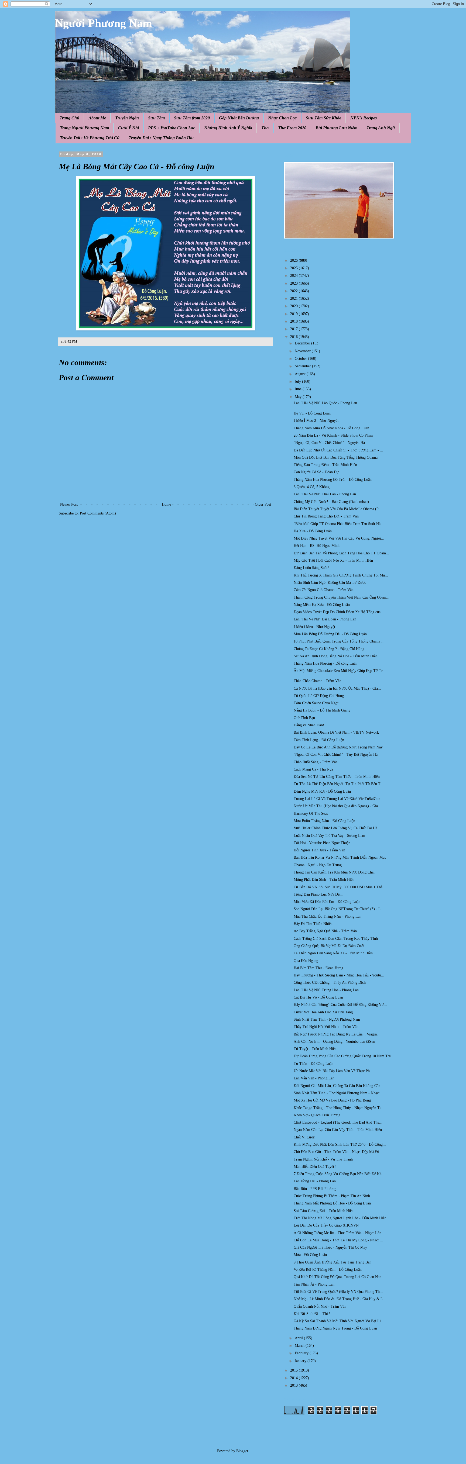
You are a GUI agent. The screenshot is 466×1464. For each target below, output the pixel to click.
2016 (294, 337)
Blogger (242, 1451)
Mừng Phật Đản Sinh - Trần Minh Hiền (324, 880)
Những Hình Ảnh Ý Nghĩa (228, 128)
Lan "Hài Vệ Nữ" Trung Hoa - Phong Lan (326, 990)
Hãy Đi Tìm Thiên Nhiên (313, 924)
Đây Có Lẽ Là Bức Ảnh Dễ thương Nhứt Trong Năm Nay (338, 747)
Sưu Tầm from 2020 (192, 118)
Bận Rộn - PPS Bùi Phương (315, 1189)
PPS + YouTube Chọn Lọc (171, 128)
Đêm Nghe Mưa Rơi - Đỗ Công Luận (322, 791)
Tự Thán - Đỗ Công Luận (313, 1064)
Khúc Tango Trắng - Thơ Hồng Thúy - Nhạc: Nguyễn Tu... (339, 1108)
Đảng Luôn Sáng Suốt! (311, 568)
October (301, 359)
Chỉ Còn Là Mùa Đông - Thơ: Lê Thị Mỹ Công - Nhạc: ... (338, 1240)
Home (166, 504)
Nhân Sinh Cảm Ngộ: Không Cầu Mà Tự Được (330, 583)
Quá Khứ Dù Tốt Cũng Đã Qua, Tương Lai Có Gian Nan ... (340, 1277)
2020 (294, 306)
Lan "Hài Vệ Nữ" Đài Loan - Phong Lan (325, 619)
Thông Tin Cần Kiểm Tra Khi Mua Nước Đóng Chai (334, 872)
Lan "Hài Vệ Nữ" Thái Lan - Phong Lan (325, 494)
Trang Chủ (69, 118)
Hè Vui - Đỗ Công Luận (312, 413)
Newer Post (69, 504)
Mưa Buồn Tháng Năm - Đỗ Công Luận (324, 821)
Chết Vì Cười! (305, 1137)
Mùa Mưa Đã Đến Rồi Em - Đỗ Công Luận (327, 902)
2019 (294, 314)
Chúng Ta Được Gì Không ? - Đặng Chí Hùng (329, 649)
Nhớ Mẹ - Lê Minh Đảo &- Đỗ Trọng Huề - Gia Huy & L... (340, 1299)
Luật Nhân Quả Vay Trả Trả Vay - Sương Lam (329, 836)
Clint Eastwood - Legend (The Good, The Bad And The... (338, 1122)
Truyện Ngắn (127, 118)
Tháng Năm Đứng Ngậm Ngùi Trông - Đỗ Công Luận (335, 1328)
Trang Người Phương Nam (84, 128)
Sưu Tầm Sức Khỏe (323, 118)
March (300, 1346)
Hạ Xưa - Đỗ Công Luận (313, 531)
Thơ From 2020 (292, 128)
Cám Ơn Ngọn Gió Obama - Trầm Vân (324, 590)
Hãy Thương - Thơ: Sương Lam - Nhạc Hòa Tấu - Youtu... (339, 975)
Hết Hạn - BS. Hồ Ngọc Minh (317, 546)
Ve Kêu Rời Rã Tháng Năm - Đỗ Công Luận (328, 1270)
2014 (294, 1378)
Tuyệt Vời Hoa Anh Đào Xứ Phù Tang (323, 1012)
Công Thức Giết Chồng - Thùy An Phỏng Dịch (330, 982)
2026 (294, 260)
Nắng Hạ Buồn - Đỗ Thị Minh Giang (322, 710)
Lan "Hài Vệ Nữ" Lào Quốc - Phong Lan (325, 403)
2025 (294, 268)
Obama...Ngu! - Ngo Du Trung (318, 865)
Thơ (265, 128)
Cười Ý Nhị (128, 128)
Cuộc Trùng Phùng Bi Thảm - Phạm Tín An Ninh (332, 1196)
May (299, 397)
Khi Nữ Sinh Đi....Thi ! (312, 1314)
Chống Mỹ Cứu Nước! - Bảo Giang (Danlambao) (331, 502)
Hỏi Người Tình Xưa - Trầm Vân (319, 850)
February (302, 1353)
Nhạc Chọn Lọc (282, 118)
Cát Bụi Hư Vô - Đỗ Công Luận (318, 997)
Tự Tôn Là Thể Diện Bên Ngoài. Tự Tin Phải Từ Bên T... (338, 784)
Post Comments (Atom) (98, 513)
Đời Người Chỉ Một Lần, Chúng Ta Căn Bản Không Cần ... (339, 1086)
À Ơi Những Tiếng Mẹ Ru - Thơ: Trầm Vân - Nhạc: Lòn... (339, 1233)
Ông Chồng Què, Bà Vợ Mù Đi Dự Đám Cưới (329, 946)
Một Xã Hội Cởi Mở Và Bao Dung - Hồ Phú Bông (332, 1100)
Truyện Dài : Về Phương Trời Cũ (89, 138)
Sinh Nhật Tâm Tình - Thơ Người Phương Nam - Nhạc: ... (339, 1093)
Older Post (263, 504)
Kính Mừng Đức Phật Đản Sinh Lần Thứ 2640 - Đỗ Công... (340, 1144)
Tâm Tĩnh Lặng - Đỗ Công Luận (319, 740)
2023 (294, 283)
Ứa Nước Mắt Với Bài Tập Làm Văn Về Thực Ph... (333, 1071)
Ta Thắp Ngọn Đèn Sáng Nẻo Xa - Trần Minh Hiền (333, 953)
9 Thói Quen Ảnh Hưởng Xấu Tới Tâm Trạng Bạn (332, 1262)
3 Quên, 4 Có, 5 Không (312, 487)
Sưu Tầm (156, 118)
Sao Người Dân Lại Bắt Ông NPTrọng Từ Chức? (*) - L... (339, 909)
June (299, 389)
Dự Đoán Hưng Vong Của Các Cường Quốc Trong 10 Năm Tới (342, 1056)
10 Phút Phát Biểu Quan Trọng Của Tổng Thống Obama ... (339, 641)
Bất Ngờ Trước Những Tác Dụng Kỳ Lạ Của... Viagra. (336, 1034)
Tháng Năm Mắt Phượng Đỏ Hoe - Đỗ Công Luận (332, 1203)
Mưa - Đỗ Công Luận (310, 1255)
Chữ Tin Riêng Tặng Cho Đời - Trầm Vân (326, 516)
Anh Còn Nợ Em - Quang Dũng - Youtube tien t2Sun (334, 1042)
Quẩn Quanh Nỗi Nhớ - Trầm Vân (320, 1306)
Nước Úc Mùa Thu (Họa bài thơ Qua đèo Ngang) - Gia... (337, 806)
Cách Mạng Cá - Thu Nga (313, 769)
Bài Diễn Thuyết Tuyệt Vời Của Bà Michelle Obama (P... (337, 509)
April (299, 1338)
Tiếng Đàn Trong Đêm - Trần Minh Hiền (325, 465)
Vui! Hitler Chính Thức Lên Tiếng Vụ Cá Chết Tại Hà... (337, 828)
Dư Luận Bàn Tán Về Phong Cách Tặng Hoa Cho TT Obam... (341, 553)
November (303, 351)
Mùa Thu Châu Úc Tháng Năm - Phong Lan (327, 916)
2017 (294, 329)
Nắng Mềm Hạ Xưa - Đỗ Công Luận (322, 605)
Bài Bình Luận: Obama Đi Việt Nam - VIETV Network (336, 732)
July (298, 381)
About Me (97, 118)
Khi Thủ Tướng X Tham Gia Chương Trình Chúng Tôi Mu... (341, 575)
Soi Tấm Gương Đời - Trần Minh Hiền (324, 1211)
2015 (294, 1370)
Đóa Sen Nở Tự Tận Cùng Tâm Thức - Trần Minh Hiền (337, 777)
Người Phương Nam (103, 23)
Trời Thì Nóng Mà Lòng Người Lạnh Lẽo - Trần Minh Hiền (340, 1218)
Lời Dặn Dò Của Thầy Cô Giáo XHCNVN (326, 1225)
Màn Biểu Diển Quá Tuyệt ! (315, 1167)
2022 (294, 291)
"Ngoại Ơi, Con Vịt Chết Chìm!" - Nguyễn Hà (329, 443)
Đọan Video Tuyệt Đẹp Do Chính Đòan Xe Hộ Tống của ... (339, 612)
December (303, 343)
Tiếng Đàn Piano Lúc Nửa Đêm (318, 894)
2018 (294, 321)
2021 (294, 298)
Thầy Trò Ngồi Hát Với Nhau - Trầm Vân (326, 1027)
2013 (294, 1385)
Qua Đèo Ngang (306, 961)
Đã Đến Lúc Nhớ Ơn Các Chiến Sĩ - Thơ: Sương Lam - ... (338, 450)
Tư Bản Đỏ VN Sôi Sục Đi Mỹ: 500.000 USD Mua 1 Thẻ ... (340, 887)
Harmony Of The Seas (311, 814)
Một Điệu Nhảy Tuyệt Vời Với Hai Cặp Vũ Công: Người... (339, 538)
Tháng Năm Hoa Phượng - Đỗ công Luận (325, 663)
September (303, 366)
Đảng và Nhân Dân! (309, 725)
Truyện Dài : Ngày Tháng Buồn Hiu (161, 138)
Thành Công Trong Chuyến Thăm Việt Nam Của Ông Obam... (341, 597)
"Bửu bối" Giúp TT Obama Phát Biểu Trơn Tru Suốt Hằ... (339, 524)
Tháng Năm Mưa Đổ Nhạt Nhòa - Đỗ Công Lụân (331, 428)
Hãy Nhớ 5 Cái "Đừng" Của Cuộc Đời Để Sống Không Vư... (340, 1005)
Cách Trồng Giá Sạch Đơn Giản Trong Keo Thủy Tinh (336, 939)
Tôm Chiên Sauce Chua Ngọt (316, 703)
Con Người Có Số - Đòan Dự (316, 472)
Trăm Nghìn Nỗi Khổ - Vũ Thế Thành (323, 1159)
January (301, 1361)
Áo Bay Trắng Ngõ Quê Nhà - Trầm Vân (325, 931)
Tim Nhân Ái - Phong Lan (314, 1284)
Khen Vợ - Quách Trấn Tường (317, 1115)
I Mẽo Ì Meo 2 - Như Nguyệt (316, 421)
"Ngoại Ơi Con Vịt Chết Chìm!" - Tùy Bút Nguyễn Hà (336, 754)
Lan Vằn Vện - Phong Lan (314, 1078)
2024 (294, 276)
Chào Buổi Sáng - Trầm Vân (316, 762)
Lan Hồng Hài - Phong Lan (315, 1181)
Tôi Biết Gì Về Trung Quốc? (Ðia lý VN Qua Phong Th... (338, 1292)
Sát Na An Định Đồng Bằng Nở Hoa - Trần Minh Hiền (336, 656)
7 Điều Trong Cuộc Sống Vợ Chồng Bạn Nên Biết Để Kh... (339, 1174)
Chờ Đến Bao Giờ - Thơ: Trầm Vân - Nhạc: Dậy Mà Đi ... (338, 1152)
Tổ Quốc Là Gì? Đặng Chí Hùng (319, 696)
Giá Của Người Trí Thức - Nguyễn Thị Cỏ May (330, 1247)
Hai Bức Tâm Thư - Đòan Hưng (318, 968)
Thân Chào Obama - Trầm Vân (317, 681)
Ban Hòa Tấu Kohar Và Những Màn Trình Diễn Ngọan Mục (340, 857)
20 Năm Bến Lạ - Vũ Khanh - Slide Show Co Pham (333, 435)
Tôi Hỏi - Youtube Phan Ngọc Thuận (322, 843)
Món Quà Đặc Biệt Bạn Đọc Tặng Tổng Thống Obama (336, 457)
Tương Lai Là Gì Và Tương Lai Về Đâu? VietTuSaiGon (337, 799)
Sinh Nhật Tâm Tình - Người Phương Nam (327, 1019)
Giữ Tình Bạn (304, 718)
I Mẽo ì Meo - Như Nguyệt (314, 627)
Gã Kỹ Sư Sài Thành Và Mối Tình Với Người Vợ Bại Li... (339, 1321)
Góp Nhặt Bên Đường (239, 118)
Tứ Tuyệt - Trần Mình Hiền (315, 1049)
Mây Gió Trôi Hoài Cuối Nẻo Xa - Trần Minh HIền (333, 560)
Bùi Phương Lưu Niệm (336, 128)
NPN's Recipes (363, 118)
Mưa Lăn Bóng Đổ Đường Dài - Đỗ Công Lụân (330, 634)
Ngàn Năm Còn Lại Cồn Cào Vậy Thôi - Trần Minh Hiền (338, 1130)
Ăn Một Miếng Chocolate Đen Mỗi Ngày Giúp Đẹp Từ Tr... (340, 671)
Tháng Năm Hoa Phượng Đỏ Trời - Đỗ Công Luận (333, 480)
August (301, 374)
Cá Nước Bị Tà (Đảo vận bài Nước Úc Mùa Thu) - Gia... (337, 688)
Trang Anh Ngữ (380, 128)
